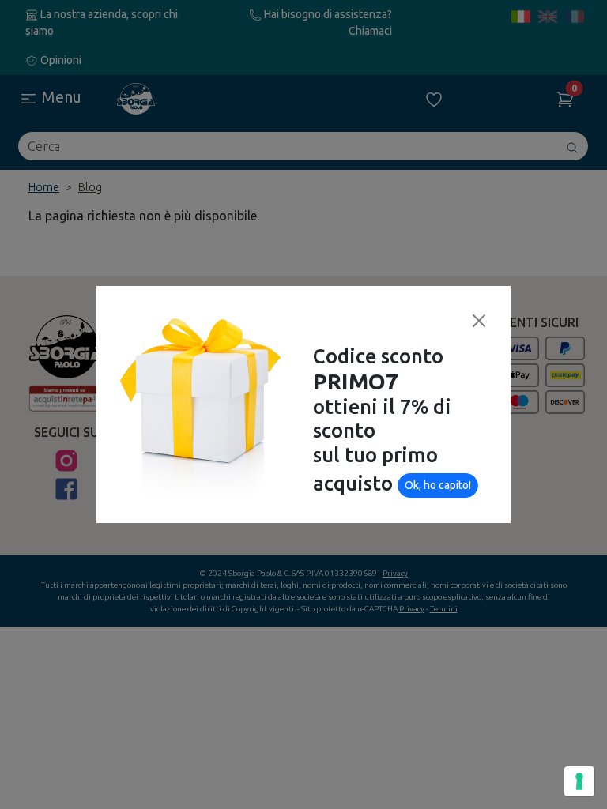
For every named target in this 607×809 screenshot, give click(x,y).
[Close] (478, 320)
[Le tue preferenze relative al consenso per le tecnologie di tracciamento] (579, 781)
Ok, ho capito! (438, 485)
